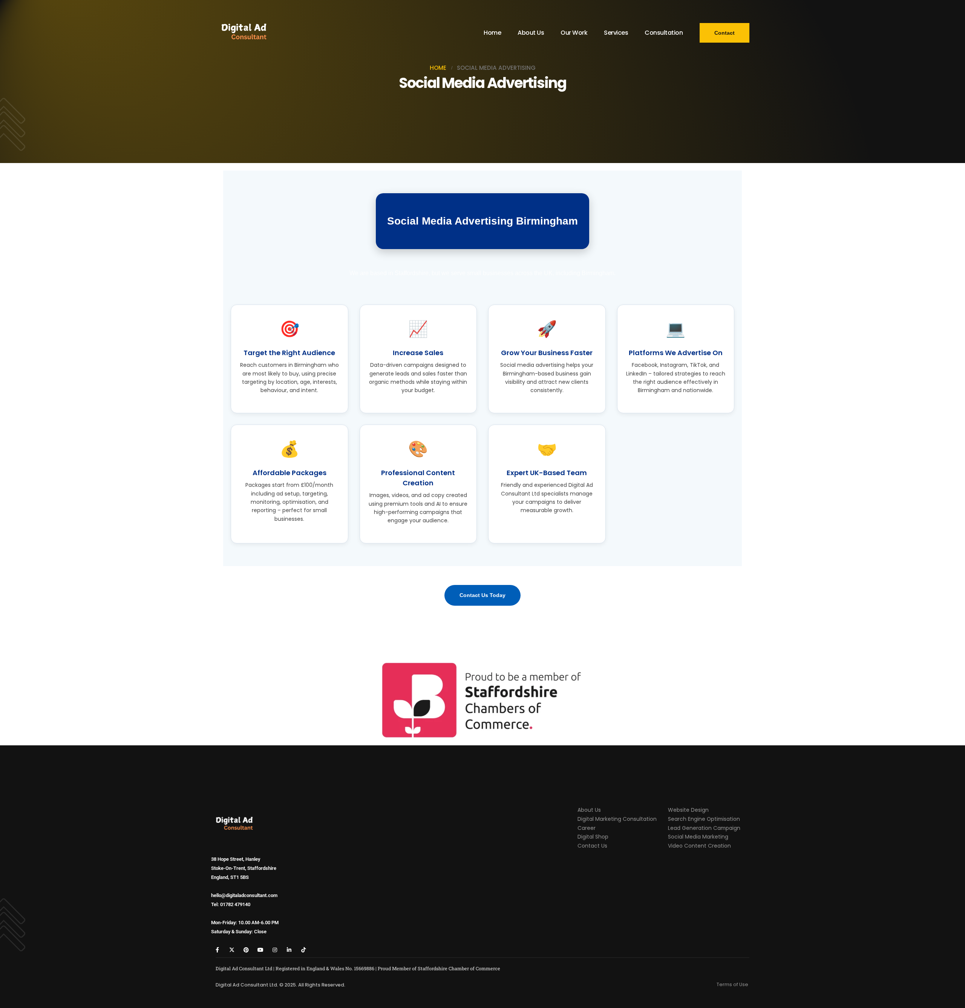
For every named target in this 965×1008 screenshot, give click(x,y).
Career (586, 828)
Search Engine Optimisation (704, 819)
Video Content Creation (699, 845)
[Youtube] (260, 949)
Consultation (664, 32)
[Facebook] (217, 949)
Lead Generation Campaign (704, 828)
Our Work (574, 32)
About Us (531, 32)
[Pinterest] (246, 949)
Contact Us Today (482, 595)
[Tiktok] (303, 949)
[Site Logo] (244, 33)
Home (492, 32)
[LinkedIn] (289, 949)
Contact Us (592, 845)
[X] (231, 949)
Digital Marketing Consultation (617, 819)
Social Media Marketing (698, 836)
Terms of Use (732, 984)
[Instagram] (274, 949)
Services (616, 32)
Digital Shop (592, 836)
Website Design (688, 810)
